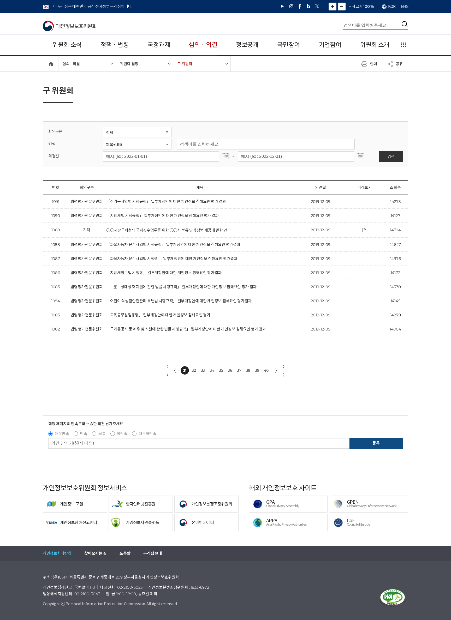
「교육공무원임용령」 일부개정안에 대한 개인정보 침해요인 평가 (158, 314)
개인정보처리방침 (57, 553)
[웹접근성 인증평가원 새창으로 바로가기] (392, 598)
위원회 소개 (374, 45)
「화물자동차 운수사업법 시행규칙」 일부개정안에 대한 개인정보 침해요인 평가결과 (173, 244)
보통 (101, 433)
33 (203, 370)
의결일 (53, 155)
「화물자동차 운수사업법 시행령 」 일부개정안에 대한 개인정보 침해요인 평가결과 (171, 258)
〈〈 (166, 370)
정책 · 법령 (114, 45)
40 (266, 370)
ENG (404, 6)
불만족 (122, 433)
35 (221, 370)
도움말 (125, 553)
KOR (391, 6)
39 (257, 370)
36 (230, 370)
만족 (83, 433)
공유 (399, 64)
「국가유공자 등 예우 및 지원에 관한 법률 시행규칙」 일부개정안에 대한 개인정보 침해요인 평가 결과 (186, 329)
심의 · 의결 (203, 45)
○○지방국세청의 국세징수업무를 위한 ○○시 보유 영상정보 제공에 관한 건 (166, 230)
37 (239, 370)
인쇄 (373, 64)
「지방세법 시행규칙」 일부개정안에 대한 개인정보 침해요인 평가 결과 (162, 215)
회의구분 (55, 131)
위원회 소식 (67, 45)
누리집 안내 (152, 553)
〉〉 (285, 370)
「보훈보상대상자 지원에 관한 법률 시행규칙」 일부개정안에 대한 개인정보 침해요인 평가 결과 (181, 286)
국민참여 (288, 45)
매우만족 (62, 433)
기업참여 (330, 45)
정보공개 (247, 45)
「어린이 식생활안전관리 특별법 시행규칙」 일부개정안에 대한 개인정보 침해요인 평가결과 (179, 300)
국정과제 (158, 45)
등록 (375, 443)
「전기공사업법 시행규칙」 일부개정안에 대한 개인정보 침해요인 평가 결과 (166, 201)
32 (194, 370)
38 (248, 370)
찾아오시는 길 (95, 553)
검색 (51, 143)
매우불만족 (147, 433)
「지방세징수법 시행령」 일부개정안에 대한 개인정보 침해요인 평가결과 (164, 272)
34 (212, 370)
